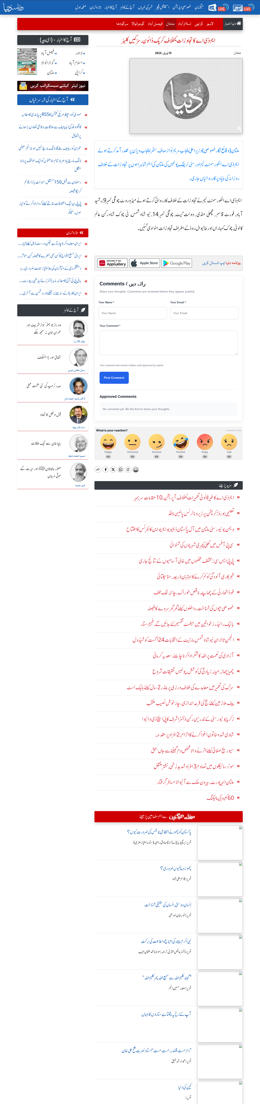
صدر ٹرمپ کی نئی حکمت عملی (44, 386)
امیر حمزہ (80, 485)
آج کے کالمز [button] (127, 7)
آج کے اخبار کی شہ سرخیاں (48, 100)
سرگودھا (122, 24)
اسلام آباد (184, 24)
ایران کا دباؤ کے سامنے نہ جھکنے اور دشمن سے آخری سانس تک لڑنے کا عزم (52, 294)
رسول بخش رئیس (76, 370)
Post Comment (114, 377)
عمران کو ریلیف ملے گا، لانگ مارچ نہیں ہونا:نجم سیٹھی (49, 148)
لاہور (210, 24)
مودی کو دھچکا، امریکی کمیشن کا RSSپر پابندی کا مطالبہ (51, 114)
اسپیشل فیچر (162, 7)
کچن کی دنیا (184, 1087)
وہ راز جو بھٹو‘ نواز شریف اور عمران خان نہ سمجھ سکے (44, 328)
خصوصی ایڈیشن (181, 7)
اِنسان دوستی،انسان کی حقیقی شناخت (167, 905)
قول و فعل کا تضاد (50, 415)
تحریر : (188, 1097)
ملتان (169, 24)
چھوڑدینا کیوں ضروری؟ (175, 868)
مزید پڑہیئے (225, 485)
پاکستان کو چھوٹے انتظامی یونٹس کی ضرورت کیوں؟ (159, 832)
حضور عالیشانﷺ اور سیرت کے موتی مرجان (40, 472)
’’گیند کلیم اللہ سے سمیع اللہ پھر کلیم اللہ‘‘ (167, 978)
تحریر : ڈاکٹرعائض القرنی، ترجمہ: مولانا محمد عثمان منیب (164, 952)
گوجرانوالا (138, 24)
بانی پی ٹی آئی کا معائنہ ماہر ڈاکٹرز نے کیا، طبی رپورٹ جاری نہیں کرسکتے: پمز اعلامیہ (52, 281)
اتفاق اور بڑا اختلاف (49, 358)
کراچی (199, 24)
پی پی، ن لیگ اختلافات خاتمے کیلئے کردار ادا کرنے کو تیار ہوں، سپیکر (50, 208)
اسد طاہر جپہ (78, 427)
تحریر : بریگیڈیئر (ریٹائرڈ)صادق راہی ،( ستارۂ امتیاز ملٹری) (162, 842)
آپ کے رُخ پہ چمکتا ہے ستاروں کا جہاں (166, 1014)
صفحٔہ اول (81, 7)
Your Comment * (110, 325)
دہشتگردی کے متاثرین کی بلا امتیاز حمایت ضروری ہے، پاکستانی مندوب (50, 269)
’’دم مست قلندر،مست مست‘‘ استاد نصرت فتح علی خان (156, 1050)
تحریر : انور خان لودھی (180, 915)
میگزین (199, 7)
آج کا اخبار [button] (110, 7)
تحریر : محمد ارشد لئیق (181, 1061)
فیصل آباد (155, 24)
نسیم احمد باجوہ (76, 456)
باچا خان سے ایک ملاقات (46, 444)
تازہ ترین (95, 7)
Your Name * (106, 302)
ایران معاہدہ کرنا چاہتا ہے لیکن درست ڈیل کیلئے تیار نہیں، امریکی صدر (51, 244)
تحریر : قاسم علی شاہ (181, 879)
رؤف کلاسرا (79, 341)
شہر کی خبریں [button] (145, 7)
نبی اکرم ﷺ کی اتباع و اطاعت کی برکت (166, 941)
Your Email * (178, 302)
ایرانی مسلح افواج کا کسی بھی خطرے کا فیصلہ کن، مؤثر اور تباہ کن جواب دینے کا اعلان (51, 256)
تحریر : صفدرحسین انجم (180, 988)
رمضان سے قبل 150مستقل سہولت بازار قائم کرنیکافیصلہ (52, 186)
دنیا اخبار (231, 24)
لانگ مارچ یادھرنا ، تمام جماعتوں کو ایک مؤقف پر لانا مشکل (50, 165)
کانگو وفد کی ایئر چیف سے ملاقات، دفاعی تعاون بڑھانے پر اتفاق (50, 131)
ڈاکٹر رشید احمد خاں (74, 399)
